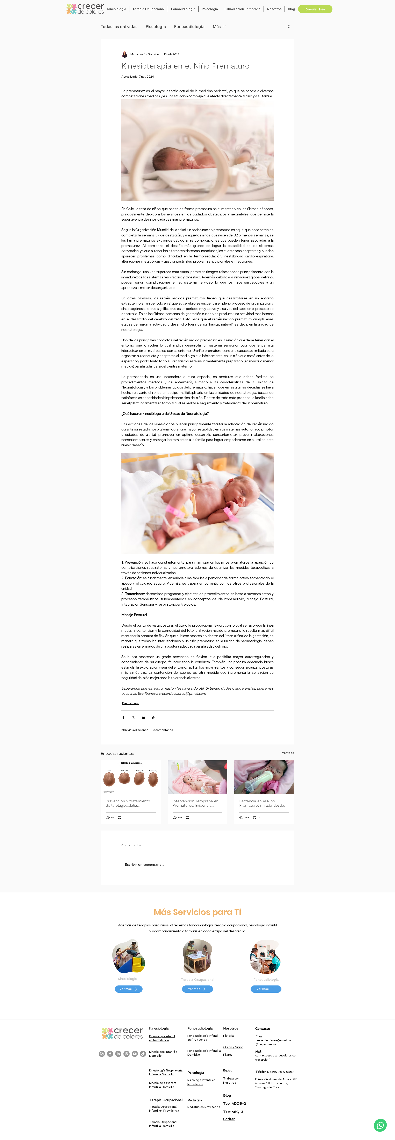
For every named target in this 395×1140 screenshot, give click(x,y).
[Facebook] (110, 1054)
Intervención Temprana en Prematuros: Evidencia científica (195, 803)
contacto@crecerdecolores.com (276, 1055)
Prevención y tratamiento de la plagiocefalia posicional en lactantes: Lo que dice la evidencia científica (129, 803)
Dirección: (262, 1079)
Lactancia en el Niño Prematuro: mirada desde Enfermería (261, 803)
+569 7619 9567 (282, 1071)
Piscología (156, 26)
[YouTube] (135, 1054)
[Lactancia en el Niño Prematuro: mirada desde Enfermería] (264, 777)
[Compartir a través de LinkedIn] (143, 717)
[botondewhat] (380, 1125)
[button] (116, 9)
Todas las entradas (119, 26)
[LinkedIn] (118, 1054)
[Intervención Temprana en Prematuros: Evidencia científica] (198, 777)
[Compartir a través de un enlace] (154, 717)
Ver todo (288, 753)
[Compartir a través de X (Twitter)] (133, 717)
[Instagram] (102, 1054)
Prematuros (130, 703)
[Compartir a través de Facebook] (123, 717)
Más (217, 26)
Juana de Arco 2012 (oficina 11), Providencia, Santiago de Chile (276, 1083)
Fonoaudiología (189, 26)
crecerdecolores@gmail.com (275, 1040)
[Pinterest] (126, 1054)
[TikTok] (143, 1054)
